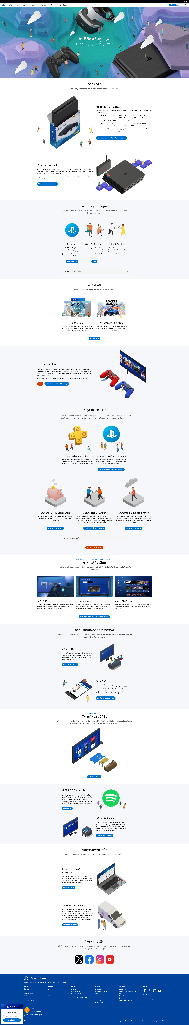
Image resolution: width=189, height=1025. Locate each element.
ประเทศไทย (30, 1021)
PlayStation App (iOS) (148, 994)
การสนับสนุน (64, 5)
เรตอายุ (120, 993)
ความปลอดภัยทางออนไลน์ (77, 993)
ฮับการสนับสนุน (98, 989)
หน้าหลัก (26, 982)
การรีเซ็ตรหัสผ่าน (99, 998)
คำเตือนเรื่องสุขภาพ (123, 995)
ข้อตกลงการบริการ (123, 989)
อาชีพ (25, 991)
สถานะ (96, 993)
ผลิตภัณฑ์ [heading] (50, 986)
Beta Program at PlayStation (149, 999)
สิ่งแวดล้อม (73, 989)
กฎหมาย (121, 1021)
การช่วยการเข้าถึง (75, 991)
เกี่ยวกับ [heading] (26, 986)
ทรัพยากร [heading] (122, 986)
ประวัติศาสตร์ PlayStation (29, 1000)
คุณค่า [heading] (73, 986)
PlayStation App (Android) (149, 996)
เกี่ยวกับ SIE (26, 989)
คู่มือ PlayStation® (99, 1002)
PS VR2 (49, 993)
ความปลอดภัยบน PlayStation (101, 991)
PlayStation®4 (33, 982)
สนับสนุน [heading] (97, 986)
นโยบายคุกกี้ (155, 1021)
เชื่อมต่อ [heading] (145, 986)
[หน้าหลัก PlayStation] (3, 5)
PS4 (48, 991)
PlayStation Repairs (99, 995)
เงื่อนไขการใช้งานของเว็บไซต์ (144, 1021)
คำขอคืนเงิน (98, 1000)
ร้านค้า (10, 5)
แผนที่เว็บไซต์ (162, 1021)
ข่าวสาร (53, 5)
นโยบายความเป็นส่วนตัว (130, 1021)
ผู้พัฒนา (121, 998)
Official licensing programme (125, 1000)
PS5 (17, 5)
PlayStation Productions (29, 995)
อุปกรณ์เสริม (42, 5)
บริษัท (25, 998)
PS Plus (32, 5)
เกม (24, 5)
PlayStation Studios (28, 993)
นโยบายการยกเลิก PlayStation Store (127, 991)
